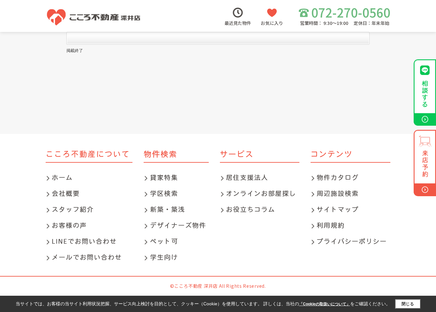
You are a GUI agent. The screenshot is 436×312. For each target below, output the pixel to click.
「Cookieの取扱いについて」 (324, 304)
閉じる (408, 303)
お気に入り (272, 23)
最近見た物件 (237, 23)
